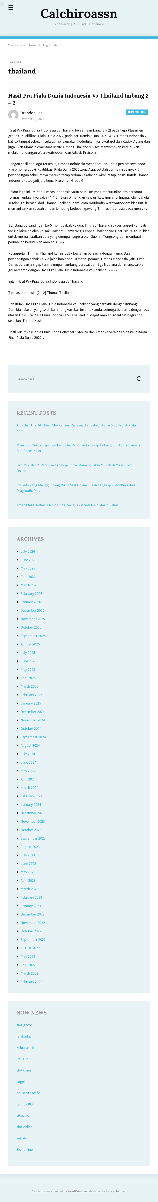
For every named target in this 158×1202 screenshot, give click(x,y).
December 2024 (32, 711)
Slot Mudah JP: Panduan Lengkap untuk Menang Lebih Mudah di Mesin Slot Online (74, 468)
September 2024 (33, 737)
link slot (22, 1138)
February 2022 (31, 981)
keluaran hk (25, 1047)
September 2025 (33, 635)
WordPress (75, 1191)
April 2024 (28, 779)
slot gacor (24, 1025)
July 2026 (28, 551)
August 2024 (30, 745)
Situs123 (23, 1058)
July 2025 (28, 652)
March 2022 (29, 973)
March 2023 (29, 888)
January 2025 (31, 703)
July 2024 (28, 753)
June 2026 (28, 559)
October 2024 (31, 728)
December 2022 (32, 914)
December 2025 (32, 610)
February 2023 (31, 897)
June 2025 (28, 661)
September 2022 (33, 939)
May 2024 (28, 770)
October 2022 (31, 931)
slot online (24, 1126)
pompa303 (24, 1104)
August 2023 (30, 846)
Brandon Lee (32, 112)
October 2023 (31, 829)
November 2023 (33, 821)
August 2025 (30, 644)
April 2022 (28, 964)
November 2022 (33, 922)
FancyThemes (115, 1191)
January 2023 (31, 905)
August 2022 (30, 948)
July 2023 (28, 855)
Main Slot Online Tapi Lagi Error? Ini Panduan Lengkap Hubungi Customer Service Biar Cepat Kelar (78, 448)
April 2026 (28, 576)
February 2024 (31, 796)
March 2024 (29, 787)
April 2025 (28, 678)
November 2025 (33, 618)
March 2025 (29, 686)
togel (20, 1081)
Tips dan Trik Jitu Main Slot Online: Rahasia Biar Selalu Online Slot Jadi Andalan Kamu (77, 428)
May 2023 (28, 872)
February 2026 (31, 593)
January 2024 (31, 804)
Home (32, 45)
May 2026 (28, 568)
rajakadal (23, 1036)
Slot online (24, 1149)
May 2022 (28, 956)
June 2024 (28, 762)
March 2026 (29, 585)
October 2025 (31, 627)
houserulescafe (28, 1092)
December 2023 (32, 813)
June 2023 (28, 863)
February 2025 (31, 694)
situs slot (23, 1115)
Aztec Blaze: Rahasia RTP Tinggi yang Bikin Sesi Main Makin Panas (67, 505)
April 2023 (28, 880)
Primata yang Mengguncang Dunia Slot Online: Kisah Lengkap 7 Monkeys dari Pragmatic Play (75, 488)
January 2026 (31, 602)
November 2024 (33, 720)
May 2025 (28, 669)
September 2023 (33, 838)
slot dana (23, 1070)
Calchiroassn (79, 13)
